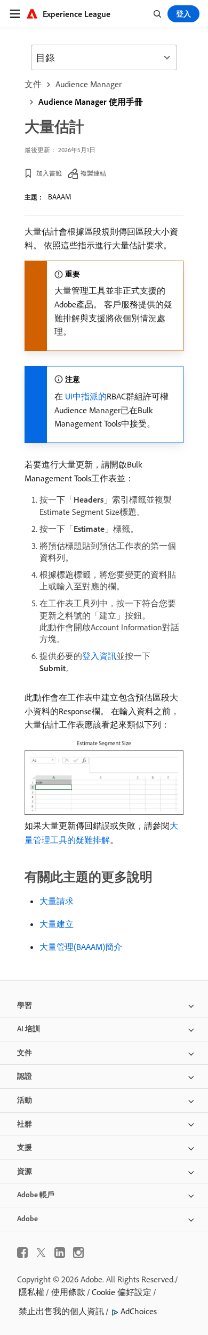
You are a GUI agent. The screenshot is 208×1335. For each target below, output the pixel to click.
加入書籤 (49, 173)
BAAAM (59, 197)
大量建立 (56, 924)
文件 (33, 84)
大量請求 (56, 901)
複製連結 (93, 173)
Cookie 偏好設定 (121, 1292)
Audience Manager (88, 84)
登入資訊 (99, 655)
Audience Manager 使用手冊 (90, 101)
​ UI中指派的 (85, 396)
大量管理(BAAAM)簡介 (80, 946)
